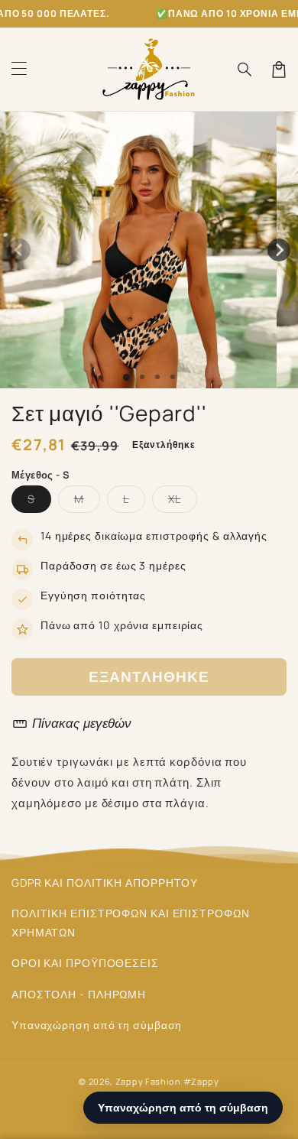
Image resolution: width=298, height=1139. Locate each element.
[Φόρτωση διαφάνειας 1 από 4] (172, 377)
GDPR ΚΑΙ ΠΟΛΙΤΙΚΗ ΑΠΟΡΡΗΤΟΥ (104, 882)
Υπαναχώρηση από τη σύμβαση (96, 1024)
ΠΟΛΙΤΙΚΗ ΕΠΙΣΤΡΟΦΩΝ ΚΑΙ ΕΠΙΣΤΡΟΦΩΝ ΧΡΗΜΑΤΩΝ (130, 922)
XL (182, 502)
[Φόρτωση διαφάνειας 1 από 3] (157, 377)
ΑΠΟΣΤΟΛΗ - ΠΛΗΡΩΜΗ (78, 994)
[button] (19, 69)
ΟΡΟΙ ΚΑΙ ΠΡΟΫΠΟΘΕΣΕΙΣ (85, 963)
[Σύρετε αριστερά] (19, 250)
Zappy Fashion (148, 1081)
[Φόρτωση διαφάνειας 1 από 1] (126, 377)
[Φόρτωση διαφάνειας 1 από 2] (142, 377)
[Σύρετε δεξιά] (278, 250)
